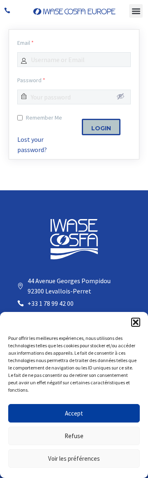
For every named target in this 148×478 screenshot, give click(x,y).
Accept (74, 413)
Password (31, 80)
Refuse (74, 436)
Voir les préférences (74, 458)
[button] (136, 322)
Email (25, 42)
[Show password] (120, 96)
